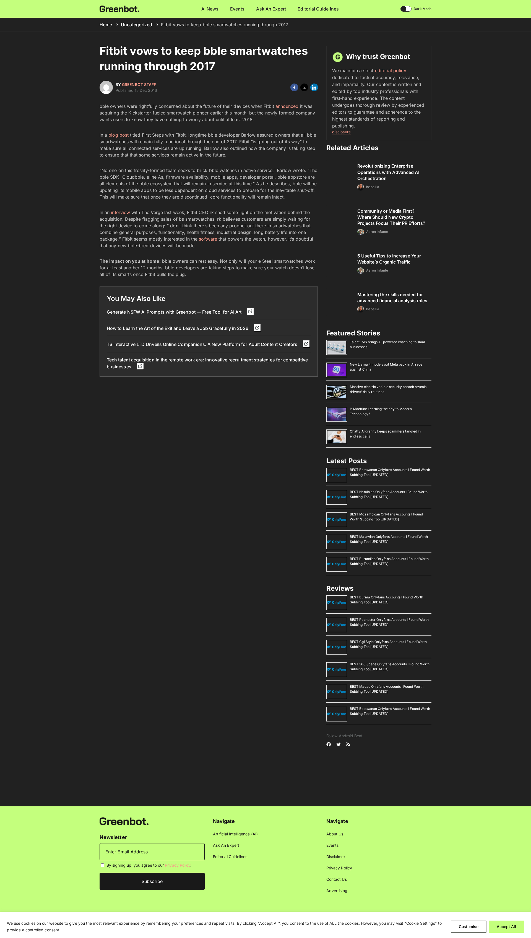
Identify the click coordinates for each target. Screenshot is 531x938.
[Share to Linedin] (314, 87)
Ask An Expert (271, 9)
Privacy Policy (177, 865)
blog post (118, 135)
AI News (210, 9)
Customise (468, 926)
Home (106, 24)
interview (120, 212)
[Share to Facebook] (294, 87)
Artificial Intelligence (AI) (235, 834)
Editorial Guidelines (318, 9)
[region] (265, 925)
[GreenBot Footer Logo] (124, 821)
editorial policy (390, 70)
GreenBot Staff (139, 84)
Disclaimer (335, 856)
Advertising (336, 890)
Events (237, 9)
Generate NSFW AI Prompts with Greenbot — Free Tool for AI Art (175, 312)
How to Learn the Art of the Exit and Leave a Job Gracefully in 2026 (178, 328)
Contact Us (336, 879)
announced (287, 106)
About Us (334, 834)
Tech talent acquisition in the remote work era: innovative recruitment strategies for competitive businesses (207, 363)
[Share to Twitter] (304, 87)
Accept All (506, 926)
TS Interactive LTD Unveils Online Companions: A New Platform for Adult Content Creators (202, 344)
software (208, 239)
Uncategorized (136, 24)
